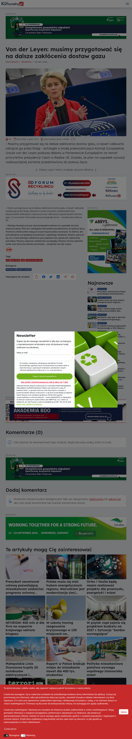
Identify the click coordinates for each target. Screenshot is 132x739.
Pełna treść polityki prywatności (29, 404)
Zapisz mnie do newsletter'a (44, 376)
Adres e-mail (21, 353)
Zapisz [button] (124, 712)
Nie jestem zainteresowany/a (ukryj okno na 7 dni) (44, 382)
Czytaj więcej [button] (10, 729)
